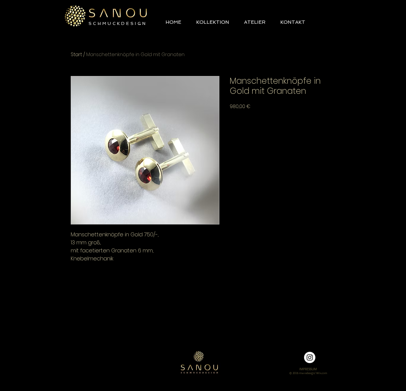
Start (76, 54)
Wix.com (321, 373)
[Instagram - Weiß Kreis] (309, 357)
